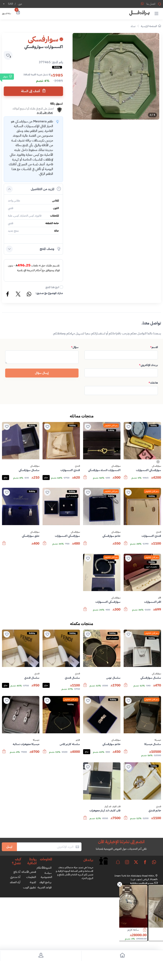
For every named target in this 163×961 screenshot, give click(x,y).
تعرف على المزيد (45, 112)
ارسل (9, 847)
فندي (77, 466)
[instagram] (127, 862)
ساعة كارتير (148, 930)
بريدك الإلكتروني (148, 365)
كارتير (78, 740)
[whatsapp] (154, 862)
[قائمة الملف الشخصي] (41, 956)
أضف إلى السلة (31, 91)
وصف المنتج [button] (47, 249)
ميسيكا (158, 740)
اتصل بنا (151, 4)
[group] (116, 76)
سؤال (75, 347)
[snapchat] (117, 862)
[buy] (126, 479)
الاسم (154, 347)
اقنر (159, 597)
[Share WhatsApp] (142, 3)
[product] (140, 906)
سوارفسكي (156, 466)
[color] (158, 463)
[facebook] (145, 862)
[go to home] (122, 956)
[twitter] (136, 862)
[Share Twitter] (18, 294)
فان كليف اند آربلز (112, 806)
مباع (46, 477)
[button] (156, 13)
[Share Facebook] (7, 294)
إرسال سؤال (42, 373)
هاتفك (153, 383)
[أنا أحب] (128, 427)
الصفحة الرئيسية (149, 26)
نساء (133, 26)
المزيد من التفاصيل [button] (42, 189)
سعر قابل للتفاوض (111, 425)
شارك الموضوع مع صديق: (49, 293)
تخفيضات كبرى (72, 496)
